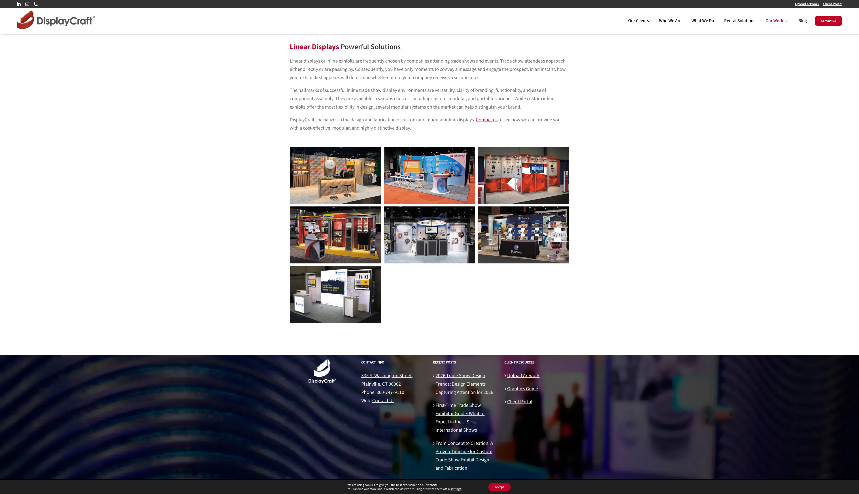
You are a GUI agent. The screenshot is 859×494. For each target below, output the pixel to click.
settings (456, 489)
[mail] (27, 4)
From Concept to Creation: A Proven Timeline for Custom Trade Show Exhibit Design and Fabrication (464, 456)
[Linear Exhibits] (335, 175)
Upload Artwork (807, 4)
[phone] (36, 4)
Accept (499, 487)
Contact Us (383, 400)
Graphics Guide (522, 388)
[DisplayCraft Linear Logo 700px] (56, 13)
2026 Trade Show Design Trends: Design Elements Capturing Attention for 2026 (464, 384)
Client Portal (832, 4)
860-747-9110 (390, 392)
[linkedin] (19, 4)
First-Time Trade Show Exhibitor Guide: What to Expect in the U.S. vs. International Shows (460, 418)
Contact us (487, 119)
